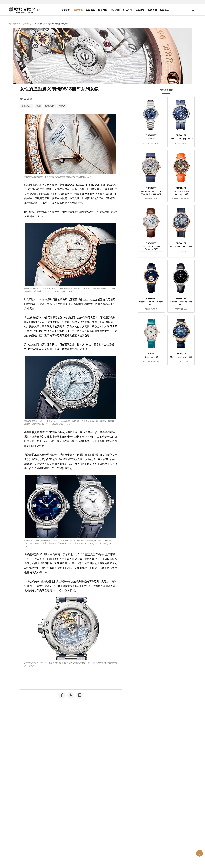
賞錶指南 (78, 10)
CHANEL (127, 10)
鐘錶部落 (90, 10)
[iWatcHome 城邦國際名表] (24, 10)
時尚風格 (102, 10)
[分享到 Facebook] (61, 695)
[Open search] (193, 10)
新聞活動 (65, 10)
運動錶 (62, 105)
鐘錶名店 (164, 10)
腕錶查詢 (152, 10)
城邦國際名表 (14, 23)
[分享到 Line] (79, 695)
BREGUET (26, 105)
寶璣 (38, 105)
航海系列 (49, 105)
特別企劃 (115, 10)
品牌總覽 (140, 10)
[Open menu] (199, 853)
